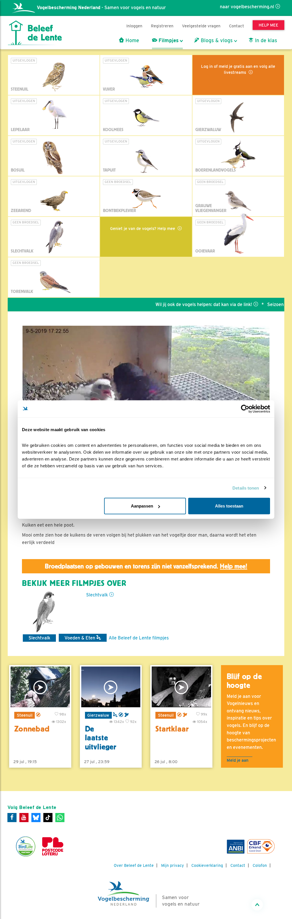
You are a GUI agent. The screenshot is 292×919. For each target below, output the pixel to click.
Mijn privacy (172, 865)
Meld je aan (237, 760)
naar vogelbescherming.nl (247, 6)
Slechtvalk (97, 595)
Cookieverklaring (207, 865)
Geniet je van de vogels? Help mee (143, 228)
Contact (236, 25)
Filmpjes (168, 40)
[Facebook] (12, 817)
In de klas (265, 40)
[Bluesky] (35, 817)
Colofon (260, 865)
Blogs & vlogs (216, 40)
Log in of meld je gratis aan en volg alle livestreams (238, 69)
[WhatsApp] (59, 817)
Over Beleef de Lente (134, 865)
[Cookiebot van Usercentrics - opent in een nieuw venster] (245, 408)
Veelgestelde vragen (201, 25)
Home (131, 40)
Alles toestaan (229, 506)
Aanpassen (142, 506)
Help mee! (233, 566)
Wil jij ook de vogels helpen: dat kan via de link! (186, 304)
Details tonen (245, 487)
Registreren (162, 25)
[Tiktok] (47, 817)
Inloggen (134, 25)
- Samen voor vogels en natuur (101, 7)
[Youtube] (24, 817)
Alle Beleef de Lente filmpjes (139, 638)
